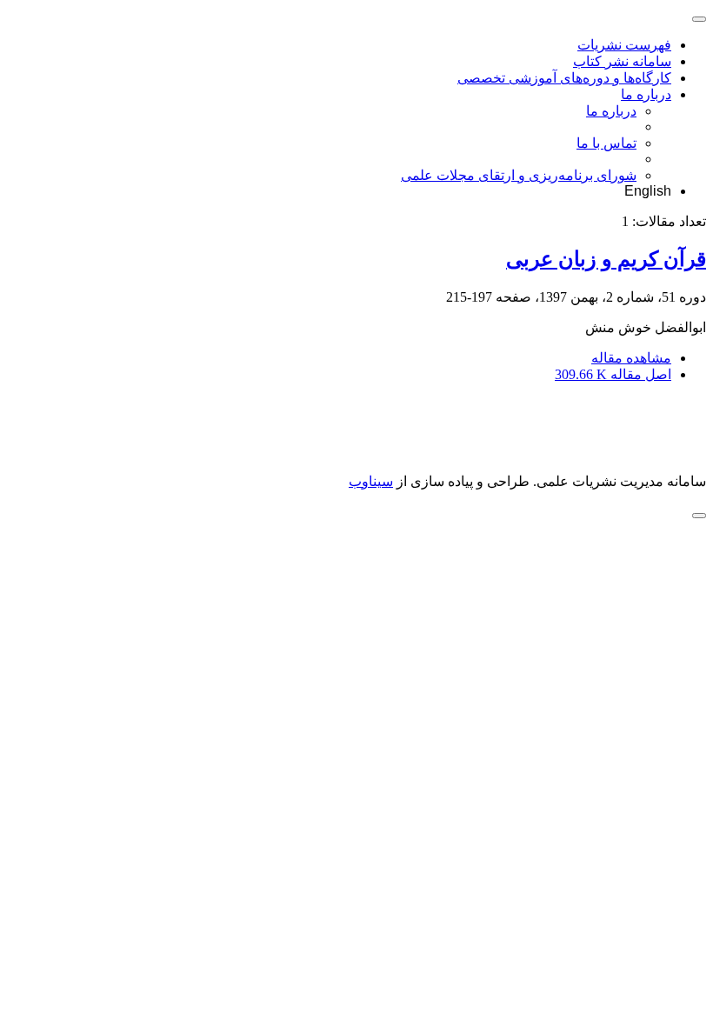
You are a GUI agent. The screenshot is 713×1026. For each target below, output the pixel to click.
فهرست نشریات (624, 44)
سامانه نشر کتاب (622, 61)
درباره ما (646, 94)
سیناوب (371, 481)
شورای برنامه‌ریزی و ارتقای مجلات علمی (518, 175)
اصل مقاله (613, 374)
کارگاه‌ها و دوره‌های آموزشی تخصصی (564, 77)
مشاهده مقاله (631, 357)
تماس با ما (606, 143)
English (647, 190)
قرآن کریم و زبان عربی (606, 259)
